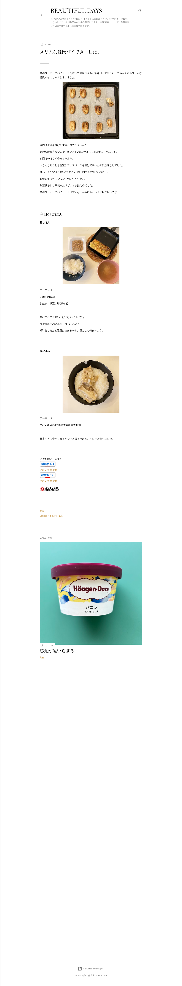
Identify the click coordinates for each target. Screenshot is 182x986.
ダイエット (52, 515)
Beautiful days (76, 10)
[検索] (140, 9)
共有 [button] (42, 511)
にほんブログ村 (48, 470)
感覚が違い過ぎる (57, 650)
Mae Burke (101, 975)
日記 (61, 515)
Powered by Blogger (93, 968)
